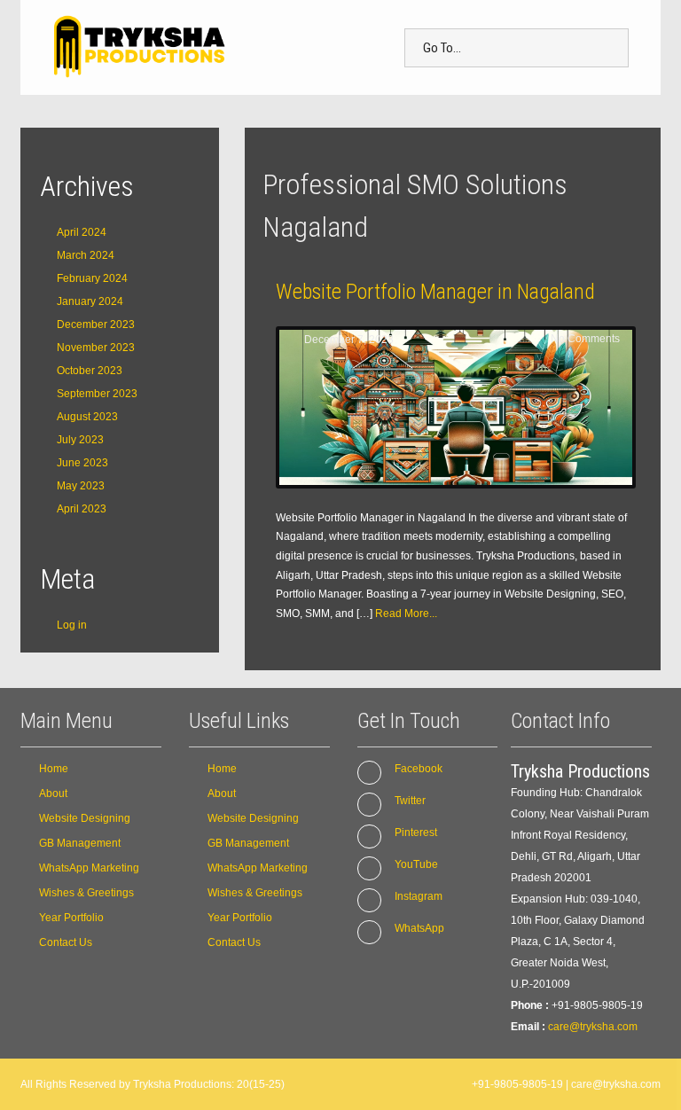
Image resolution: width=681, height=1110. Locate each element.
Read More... (406, 613)
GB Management (80, 843)
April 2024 (81, 232)
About (53, 793)
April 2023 (81, 509)
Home (53, 768)
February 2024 (92, 278)
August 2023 (87, 416)
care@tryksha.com (593, 1026)
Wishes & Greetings (86, 893)
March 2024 (85, 255)
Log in (72, 625)
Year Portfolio (71, 917)
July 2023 (80, 440)
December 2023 (96, 324)
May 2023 (81, 486)
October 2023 (89, 370)
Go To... (442, 48)
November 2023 (96, 347)
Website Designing (84, 818)
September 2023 (97, 393)
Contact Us (65, 942)
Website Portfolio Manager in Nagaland (435, 291)
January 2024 (90, 301)
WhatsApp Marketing (89, 868)
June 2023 (82, 463)
